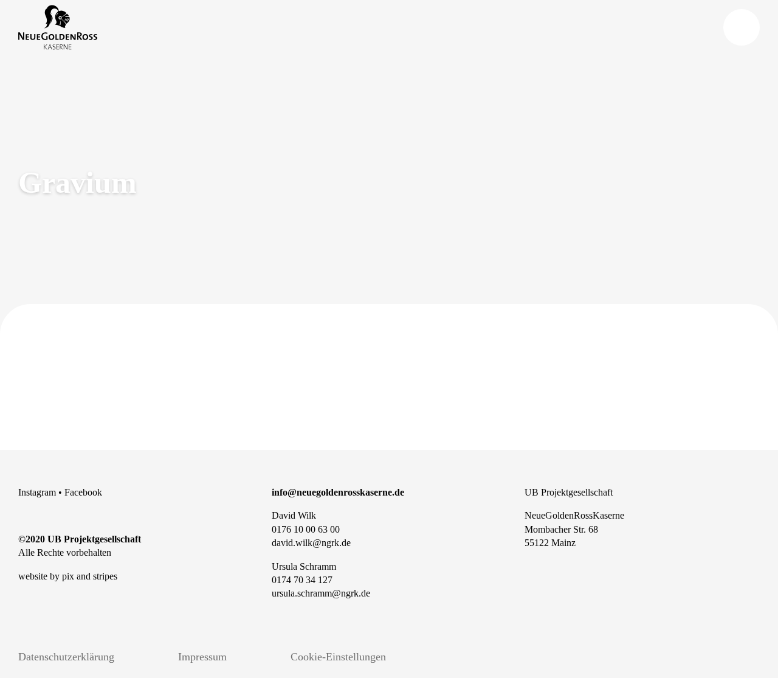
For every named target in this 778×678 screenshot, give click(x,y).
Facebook (83, 492)
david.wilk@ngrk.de (311, 543)
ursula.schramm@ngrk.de (321, 593)
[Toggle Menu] (741, 27)
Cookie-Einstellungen (338, 657)
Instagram (37, 492)
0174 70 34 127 (302, 580)
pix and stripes (89, 576)
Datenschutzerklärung (66, 657)
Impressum (202, 657)
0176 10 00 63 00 (306, 529)
